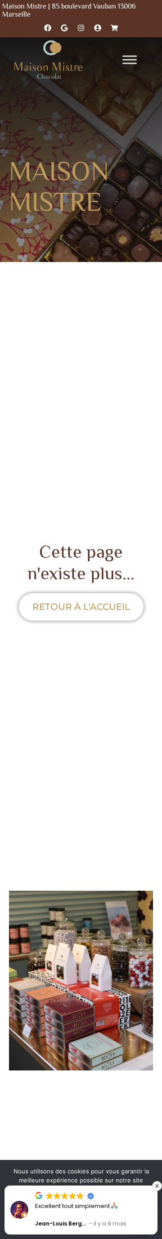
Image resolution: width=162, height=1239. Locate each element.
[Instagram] (81, 28)
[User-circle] (97, 28)
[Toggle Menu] (129, 59)
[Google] (64, 28)
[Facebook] (47, 28)
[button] (157, 1186)
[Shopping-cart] (114, 28)
